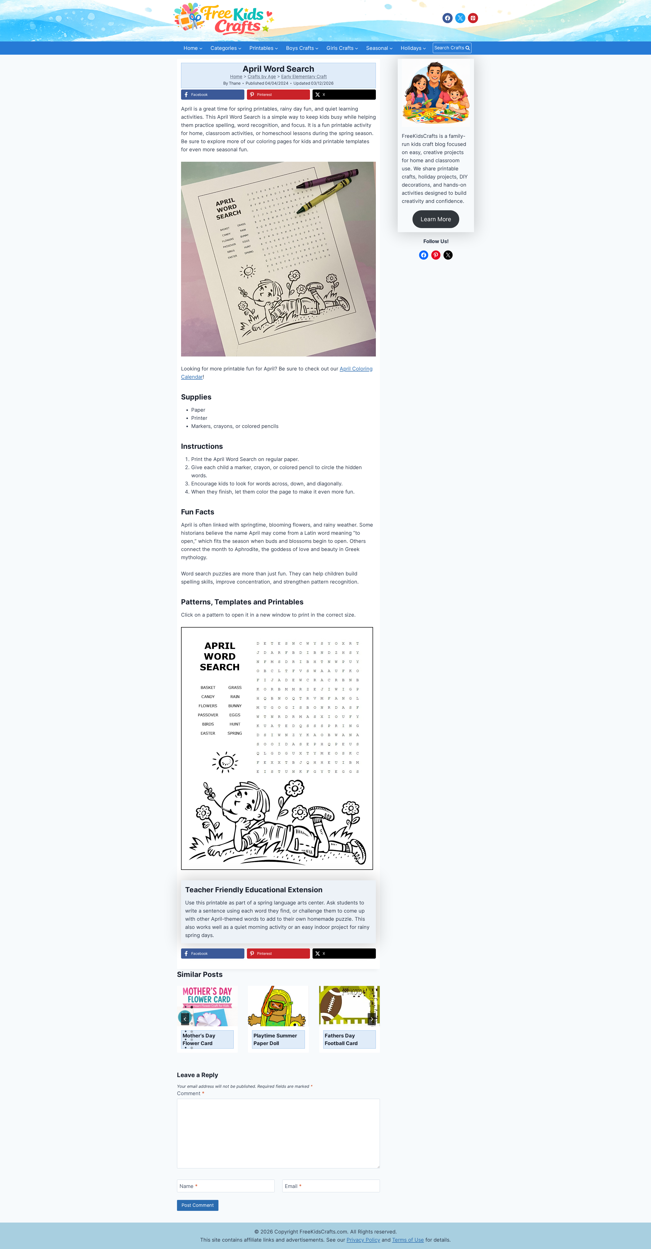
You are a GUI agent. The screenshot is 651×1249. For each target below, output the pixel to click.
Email (293, 1186)
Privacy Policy (363, 1240)
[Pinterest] (473, 18)
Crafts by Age (262, 76)
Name (189, 1186)
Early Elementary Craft (304, 76)
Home (236, 76)
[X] (460, 18)
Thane (235, 83)
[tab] (191, 1007)
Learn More (436, 219)
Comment (190, 1093)
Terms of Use (408, 1240)
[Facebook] (447, 18)
